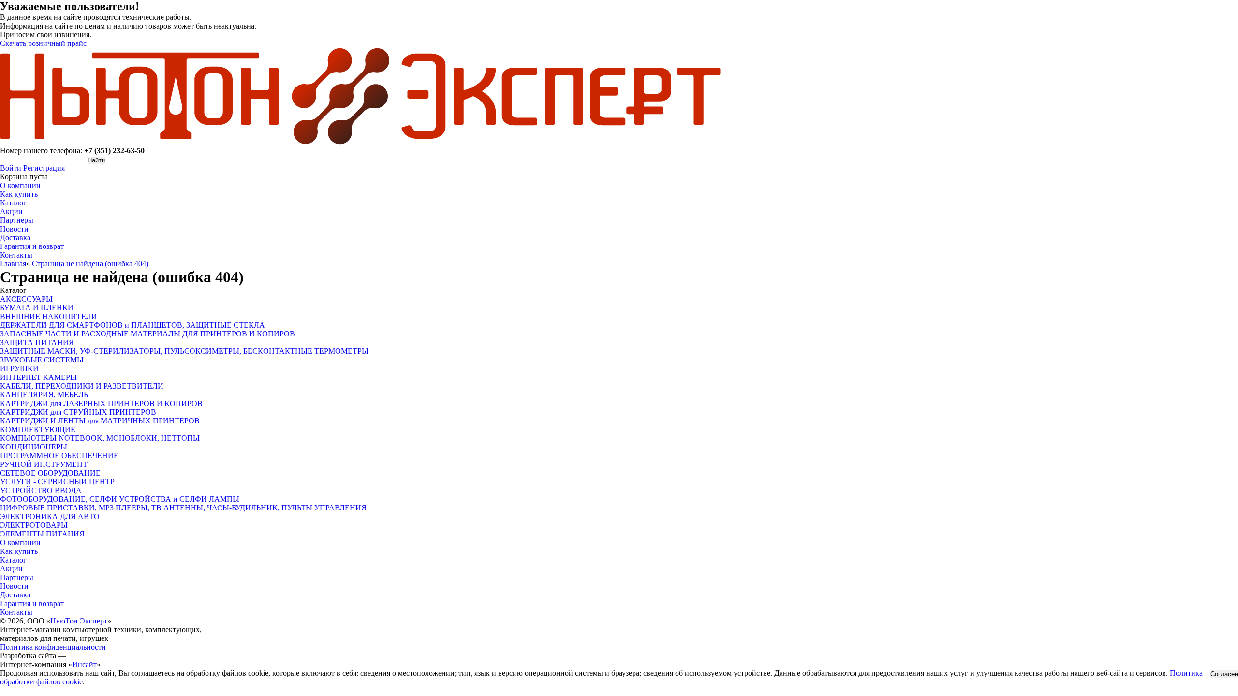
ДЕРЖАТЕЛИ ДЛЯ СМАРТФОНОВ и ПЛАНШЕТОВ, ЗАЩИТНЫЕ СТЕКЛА (132, 325)
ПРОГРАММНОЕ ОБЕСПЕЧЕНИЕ (59, 455)
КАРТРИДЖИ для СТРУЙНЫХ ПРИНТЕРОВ (78, 412)
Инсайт (84, 664)
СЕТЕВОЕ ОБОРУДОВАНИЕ (50, 473)
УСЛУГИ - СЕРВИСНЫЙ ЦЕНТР (57, 482)
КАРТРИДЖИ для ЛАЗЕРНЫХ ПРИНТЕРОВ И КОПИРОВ (101, 403)
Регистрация (44, 168)
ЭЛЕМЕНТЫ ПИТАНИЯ (42, 534)
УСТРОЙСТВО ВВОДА (41, 490)
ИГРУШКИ (19, 368)
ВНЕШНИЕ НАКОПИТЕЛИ (48, 316)
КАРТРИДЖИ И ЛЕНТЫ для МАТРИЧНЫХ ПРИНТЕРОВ (100, 421)
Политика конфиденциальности (53, 647)
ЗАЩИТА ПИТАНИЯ (37, 342)
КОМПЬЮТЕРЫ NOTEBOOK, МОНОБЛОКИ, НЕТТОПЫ (100, 438)
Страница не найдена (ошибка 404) (90, 264)
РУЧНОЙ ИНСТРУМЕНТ (44, 464)
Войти (10, 168)
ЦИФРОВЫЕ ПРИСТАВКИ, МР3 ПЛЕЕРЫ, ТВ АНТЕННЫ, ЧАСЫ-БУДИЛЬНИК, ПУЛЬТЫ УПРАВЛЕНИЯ (183, 508)
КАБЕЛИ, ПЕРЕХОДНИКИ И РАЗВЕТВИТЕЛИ (81, 386)
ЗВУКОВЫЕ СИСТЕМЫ (42, 360)
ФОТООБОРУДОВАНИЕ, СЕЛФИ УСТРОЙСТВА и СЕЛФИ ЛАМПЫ (119, 499)
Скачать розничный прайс (43, 43)
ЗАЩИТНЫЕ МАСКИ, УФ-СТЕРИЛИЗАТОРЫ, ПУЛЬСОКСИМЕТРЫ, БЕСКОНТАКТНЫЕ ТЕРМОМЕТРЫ (184, 351)
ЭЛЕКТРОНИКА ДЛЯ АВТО (50, 516)
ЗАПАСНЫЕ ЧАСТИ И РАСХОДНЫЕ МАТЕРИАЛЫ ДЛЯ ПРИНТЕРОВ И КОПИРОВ (147, 334)
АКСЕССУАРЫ (26, 299)
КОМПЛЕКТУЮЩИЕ (37, 429)
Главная (13, 264)
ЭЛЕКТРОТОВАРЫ (34, 525)
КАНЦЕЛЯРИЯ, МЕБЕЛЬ (44, 395)
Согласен (1224, 674)
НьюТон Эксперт (78, 621)
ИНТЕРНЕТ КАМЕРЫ (38, 377)
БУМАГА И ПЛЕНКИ (37, 308)
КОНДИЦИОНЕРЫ (33, 447)
